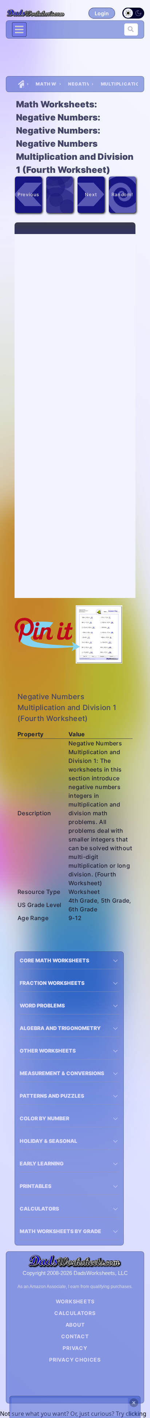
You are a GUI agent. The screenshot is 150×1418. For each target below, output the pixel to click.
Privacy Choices (75, 1359)
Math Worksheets (46, 84)
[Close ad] (134, 1402)
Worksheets (75, 1301)
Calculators (75, 1313)
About (75, 1325)
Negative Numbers (78, 84)
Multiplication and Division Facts (119, 84)
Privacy (75, 1348)
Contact (75, 1336)
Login (102, 13)
